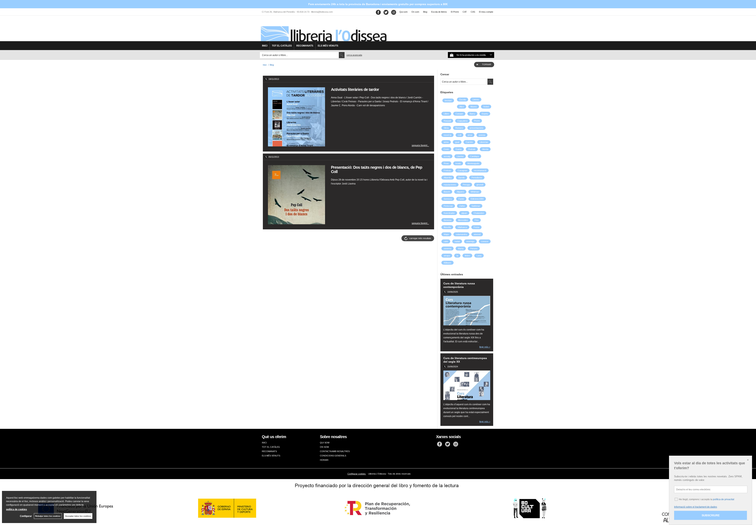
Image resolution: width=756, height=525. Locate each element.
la (457, 255)
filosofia (447, 227)
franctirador (449, 213)
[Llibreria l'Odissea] (323, 29)
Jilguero (460, 192)
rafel (446, 241)
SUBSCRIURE (711, 515)
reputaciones (450, 184)
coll (459, 135)
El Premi (455, 12)
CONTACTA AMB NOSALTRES (335, 451)
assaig (447, 156)
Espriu (485, 114)
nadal (457, 241)
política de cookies (16, 509)
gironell (479, 184)
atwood (477, 234)
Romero (459, 128)
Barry (472, 114)
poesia (482, 135)
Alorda (485, 149)
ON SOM (324, 447)
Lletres (475, 99)
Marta (460, 248)
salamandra (461, 234)
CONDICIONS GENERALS (333, 455)
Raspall (447, 121)
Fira (476, 220)
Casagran (462, 170)
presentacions (476, 128)
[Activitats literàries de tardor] (296, 116)
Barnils (461, 177)
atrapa (447, 255)
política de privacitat (723, 499)
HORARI (324, 460)
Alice (461, 106)
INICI (264, 45)
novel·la (447, 135)
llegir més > (484, 347)
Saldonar (476, 206)
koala (458, 163)
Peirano (473, 248)
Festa (476, 227)
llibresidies (463, 220)
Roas (446, 163)
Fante (461, 199)
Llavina (460, 156)
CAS (473, 12)
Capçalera (462, 121)
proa (470, 135)
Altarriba (448, 177)
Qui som (403, 12)
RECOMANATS (304, 45)
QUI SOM (324, 442)
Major (446, 234)
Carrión (469, 142)
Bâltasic (447, 263)
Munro (474, 106)
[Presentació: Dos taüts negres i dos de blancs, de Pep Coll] (296, 194)
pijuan (464, 213)
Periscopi (448, 206)
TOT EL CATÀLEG (282, 45)
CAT (465, 12)
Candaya (474, 156)
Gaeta (458, 149)
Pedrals (471, 149)
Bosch (447, 192)
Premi (477, 121)
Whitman (475, 192)
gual (457, 142)
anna (446, 142)
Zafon (462, 206)
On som (415, 12)
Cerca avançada (354, 55)
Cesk (446, 149)
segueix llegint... (420, 145)
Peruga (466, 184)
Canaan (459, 114)
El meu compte (486, 12)
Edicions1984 (477, 199)
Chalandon (479, 213)
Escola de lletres (439, 12)
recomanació (480, 170)
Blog (425, 12)
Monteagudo (473, 163)
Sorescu (448, 199)
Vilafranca (462, 227)
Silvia (446, 128)
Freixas (447, 170)
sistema (447, 248)
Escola (462, 99)
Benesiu (447, 220)
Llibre (446, 114)
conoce (484, 241)
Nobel (486, 106)
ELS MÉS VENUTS (328, 45)
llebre (467, 255)
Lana (479, 255)
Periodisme (477, 177)
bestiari (448, 100)
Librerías (484, 142)
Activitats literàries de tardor (355, 89)
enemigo (470, 241)
